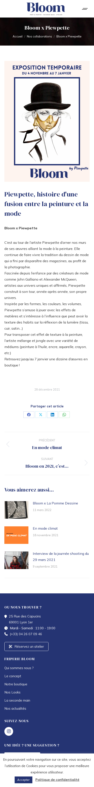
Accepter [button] (23, 780)
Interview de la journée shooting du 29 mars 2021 (61, 556)
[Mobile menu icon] (85, 8)
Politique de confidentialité (57, 780)
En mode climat (45, 528)
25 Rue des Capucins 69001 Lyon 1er (25, 619)
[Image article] (16, 510)
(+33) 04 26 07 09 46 (26, 634)
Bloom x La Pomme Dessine (55, 503)
